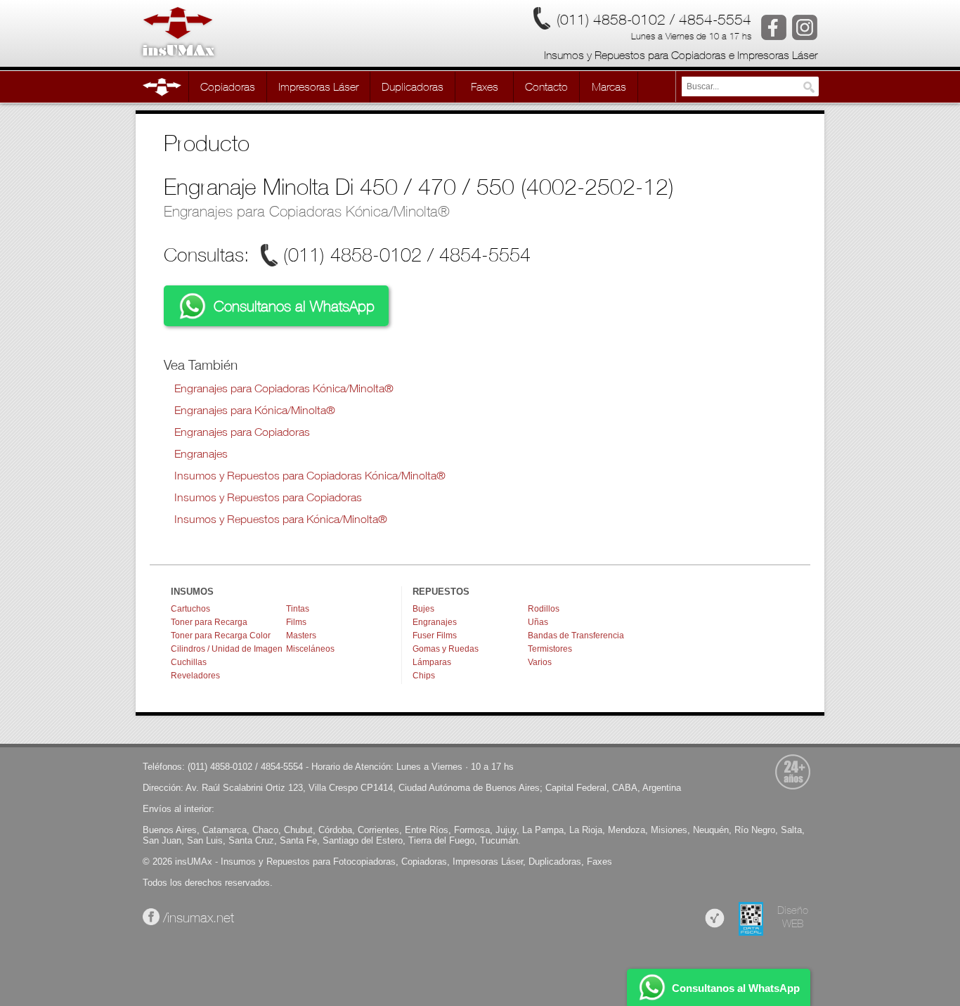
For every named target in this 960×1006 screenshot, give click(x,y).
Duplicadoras (554, 861)
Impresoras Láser (488, 861)
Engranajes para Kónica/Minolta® (254, 409)
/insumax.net (197, 917)
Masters (301, 635)
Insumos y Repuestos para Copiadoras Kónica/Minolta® (310, 474)
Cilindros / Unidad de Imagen (227, 649)
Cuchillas (189, 662)
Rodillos (543, 609)
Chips (424, 676)
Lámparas (432, 662)
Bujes (423, 609)
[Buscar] (809, 87)
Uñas (538, 622)
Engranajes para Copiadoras (242, 431)
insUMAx (193, 861)
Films (296, 622)
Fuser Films (435, 635)
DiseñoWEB (792, 916)
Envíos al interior (177, 809)
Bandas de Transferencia (576, 635)
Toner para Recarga (209, 622)
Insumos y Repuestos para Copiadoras (268, 496)
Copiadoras (424, 861)
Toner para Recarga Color (221, 635)
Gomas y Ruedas (446, 649)
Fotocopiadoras (364, 861)
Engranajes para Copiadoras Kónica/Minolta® (307, 211)
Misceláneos (310, 649)
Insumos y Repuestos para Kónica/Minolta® (280, 518)
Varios (540, 662)
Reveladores (195, 676)
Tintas (297, 609)
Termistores (550, 649)
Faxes (599, 861)
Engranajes (201, 453)
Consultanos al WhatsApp (292, 306)
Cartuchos (190, 609)
